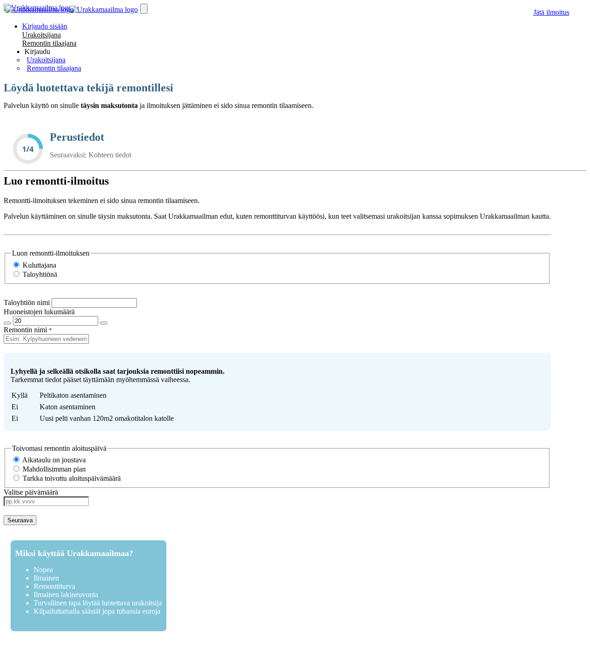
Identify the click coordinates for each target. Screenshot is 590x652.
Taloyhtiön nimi (27, 302)
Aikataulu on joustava (53, 460)
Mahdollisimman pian (53, 469)
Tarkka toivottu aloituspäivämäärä (71, 478)
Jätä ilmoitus (551, 12)
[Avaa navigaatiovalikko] (144, 9)
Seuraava (20, 520)
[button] (37, 51)
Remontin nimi (25, 330)
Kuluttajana (38, 265)
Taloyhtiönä (39, 274)
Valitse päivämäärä (31, 492)
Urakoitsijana (41, 35)
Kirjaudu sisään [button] (44, 26)
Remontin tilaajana (49, 43)
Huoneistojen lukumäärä (39, 312)
